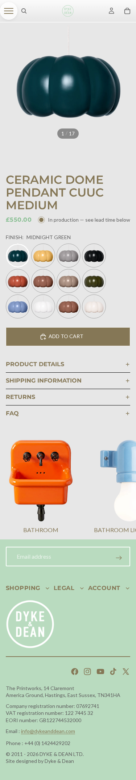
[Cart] (127, 11)
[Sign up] (119, 558)
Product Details (35, 364)
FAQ (12, 413)
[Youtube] (100, 671)
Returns (20, 396)
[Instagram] (87, 671)
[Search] (24, 11)
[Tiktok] (113, 671)
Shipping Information (44, 380)
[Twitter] (125, 671)
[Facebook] (74, 671)
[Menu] (8, 11)
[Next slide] (121, 487)
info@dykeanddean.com (48, 731)
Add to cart (66, 336)
